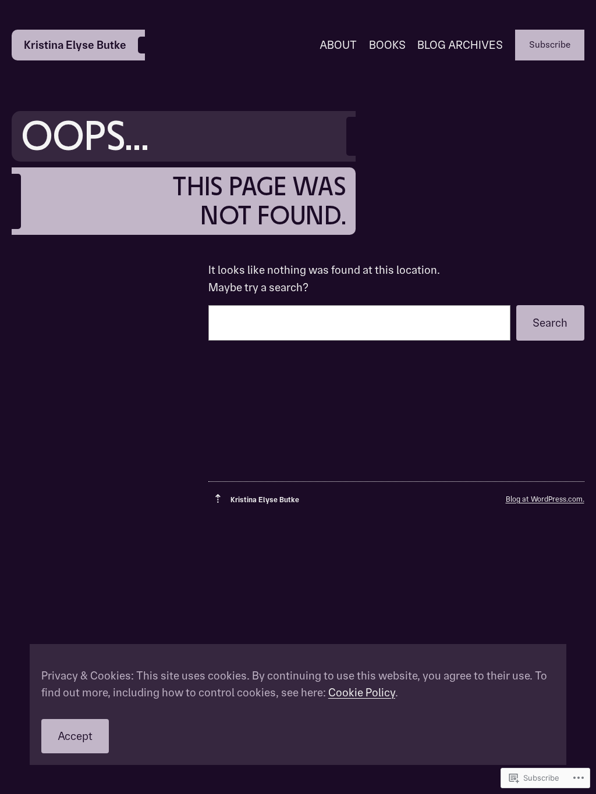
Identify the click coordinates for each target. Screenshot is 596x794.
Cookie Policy (361, 692)
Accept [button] (75, 736)
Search (550, 323)
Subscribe (549, 44)
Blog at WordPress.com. (545, 499)
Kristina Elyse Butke (75, 45)
